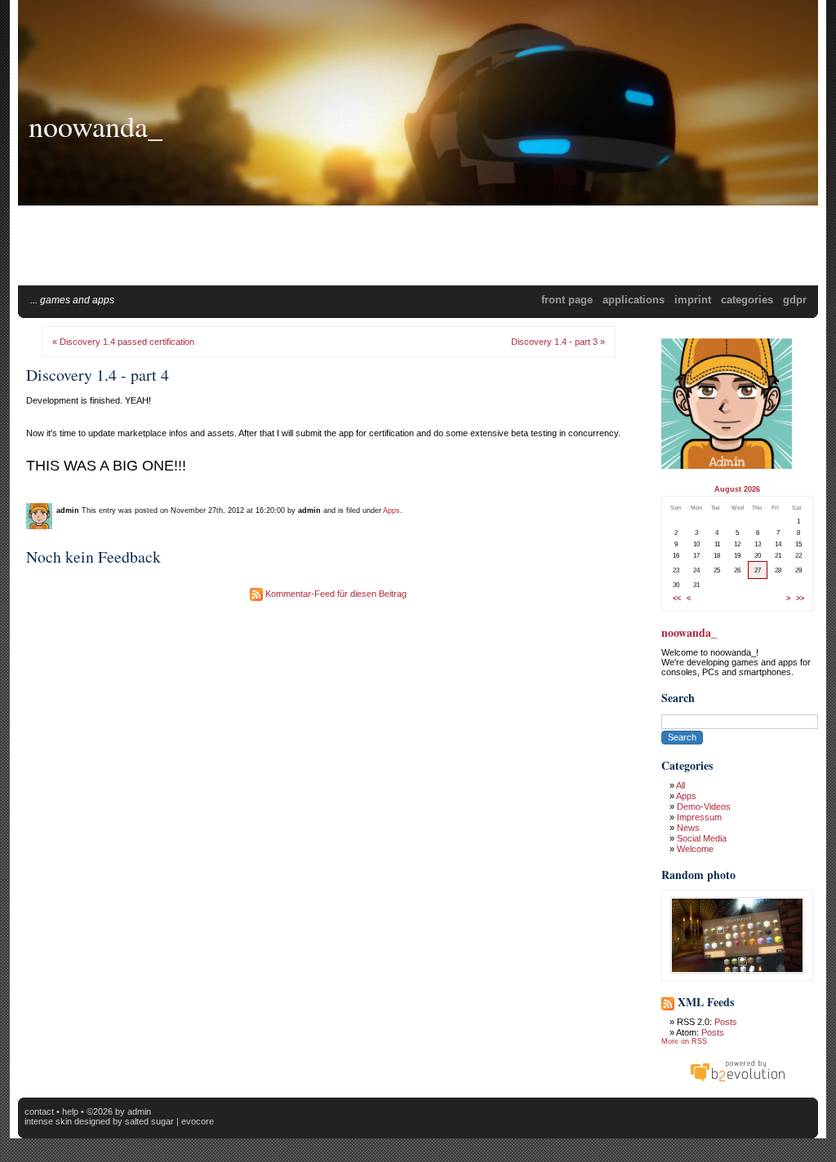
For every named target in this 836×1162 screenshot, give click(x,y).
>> (800, 598)
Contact (39, 1111)
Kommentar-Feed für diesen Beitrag (335, 594)
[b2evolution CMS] (737, 1081)
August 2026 (737, 489)
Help (70, 1111)
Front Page (567, 300)
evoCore (197, 1121)
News (688, 828)
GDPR (795, 300)
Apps (391, 510)
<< (677, 598)
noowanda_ (95, 125)
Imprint (692, 300)
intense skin (48, 1121)
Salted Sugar (149, 1121)
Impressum (699, 817)
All (680, 785)
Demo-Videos (704, 806)
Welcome (695, 849)
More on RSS (684, 1041)
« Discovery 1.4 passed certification (123, 342)
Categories (747, 300)
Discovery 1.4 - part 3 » (558, 342)
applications (634, 300)
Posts (725, 1022)
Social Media (702, 838)
